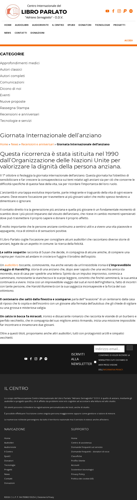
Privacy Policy (78, 474)
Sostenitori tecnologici (82, 469)
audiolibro (11, 265)
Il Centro (58, 25)
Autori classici (11, 70)
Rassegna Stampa (14, 108)
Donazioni (37, 32)
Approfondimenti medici (20, 63)
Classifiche (76, 456)
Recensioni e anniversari (19, 114)
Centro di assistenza (81, 442)
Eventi (5, 95)
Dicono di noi (10, 89)
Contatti (21, 32)
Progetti (119, 25)
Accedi (129, 40)
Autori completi (12, 76)
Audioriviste (40, 25)
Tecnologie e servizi (16, 121)
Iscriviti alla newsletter (81, 359)
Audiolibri (22, 25)
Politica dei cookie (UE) (82, 478)
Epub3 (71, 25)
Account (75, 465)
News (7, 32)
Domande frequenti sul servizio (87, 447)
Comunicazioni (12, 82)
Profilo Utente (78, 460)
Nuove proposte (13, 102)
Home (7, 25)
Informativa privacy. (113, 369)
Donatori (84, 25)
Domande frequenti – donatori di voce (90, 451)
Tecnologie (102, 25)
